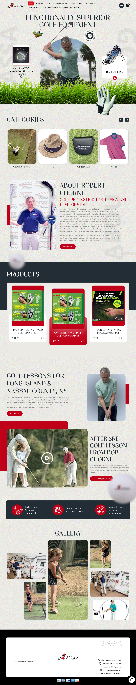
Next (127, 120)
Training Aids (89, 3)
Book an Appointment (101, 479)
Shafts (81, 3)
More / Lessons (34, 7)
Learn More (67, 246)
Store (44, 7)
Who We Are (39, 3)
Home (31, 3)
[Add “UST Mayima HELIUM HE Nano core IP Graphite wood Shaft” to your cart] (41, 341)
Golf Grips (73, 3)
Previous (121, 120)
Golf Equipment (75, 7)
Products (49, 3)
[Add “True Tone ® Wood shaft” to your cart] (121, 338)
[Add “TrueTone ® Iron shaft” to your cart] (81, 338)
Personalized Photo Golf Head (58, 7)
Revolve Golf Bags (62, 3)
